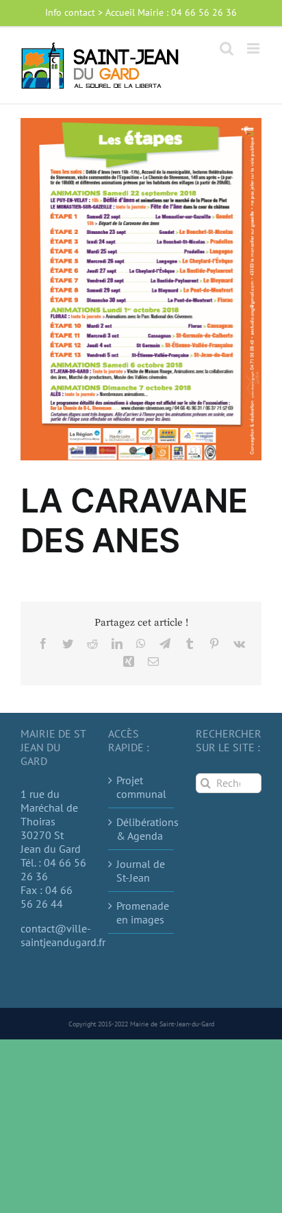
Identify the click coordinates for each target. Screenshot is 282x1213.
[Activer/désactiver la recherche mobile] (226, 48)
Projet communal (141, 787)
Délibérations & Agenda (141, 829)
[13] (141, 289)
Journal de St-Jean (140, 870)
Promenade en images (141, 912)
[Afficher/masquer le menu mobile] (254, 48)
